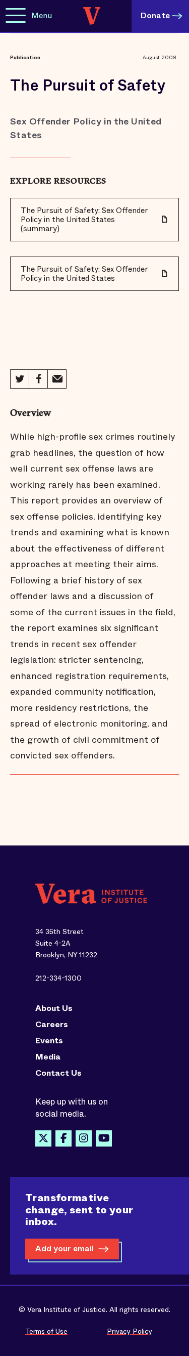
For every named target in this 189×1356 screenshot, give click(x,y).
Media (47, 1057)
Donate (155, 15)
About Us (54, 1008)
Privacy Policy (129, 1331)
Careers (51, 1025)
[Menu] (15, 16)
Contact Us (58, 1073)
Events (49, 1041)
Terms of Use (46, 1331)
